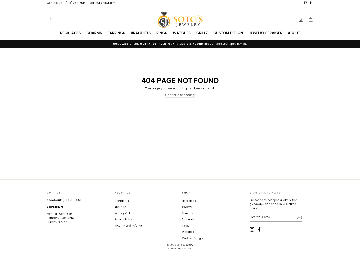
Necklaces (70, 33)
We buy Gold (123, 213)
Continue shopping (180, 95)
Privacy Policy (124, 219)
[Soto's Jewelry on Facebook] (259, 229)
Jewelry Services (265, 33)
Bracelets (141, 33)
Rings (161, 33)
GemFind (187, 248)
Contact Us (54, 3)
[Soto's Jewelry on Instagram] (252, 229)
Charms (94, 33)
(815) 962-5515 (76, 3)
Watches (182, 33)
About (294, 33)
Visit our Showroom (102, 3)
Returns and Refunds (129, 225)
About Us (121, 207)
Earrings (116, 33)
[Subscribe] (299, 217)
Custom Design (228, 33)
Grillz (202, 33)
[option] (180, 44)
